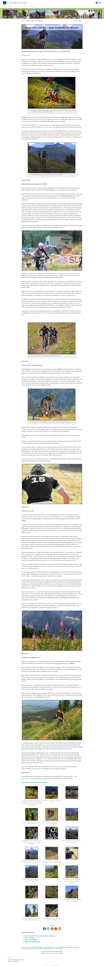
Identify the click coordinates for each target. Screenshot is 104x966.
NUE (31, 948)
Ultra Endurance (39, 947)
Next (80, 20)
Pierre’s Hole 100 (29, 938)
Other (25, 6)
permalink (60, 948)
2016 (50, 947)
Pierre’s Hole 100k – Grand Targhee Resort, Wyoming (40, 936)
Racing (17, 6)
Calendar (32, 6)
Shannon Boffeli (39, 20)
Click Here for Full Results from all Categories (35, 782)
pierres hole (35, 948)
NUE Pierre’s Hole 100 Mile (32, 942)
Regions (10, 6)
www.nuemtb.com (26, 778)
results (40, 948)
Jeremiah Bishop (69, 947)
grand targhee (61, 947)
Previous (75, 20)
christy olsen (54, 947)
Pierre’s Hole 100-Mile (31, 940)
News (33, 947)
